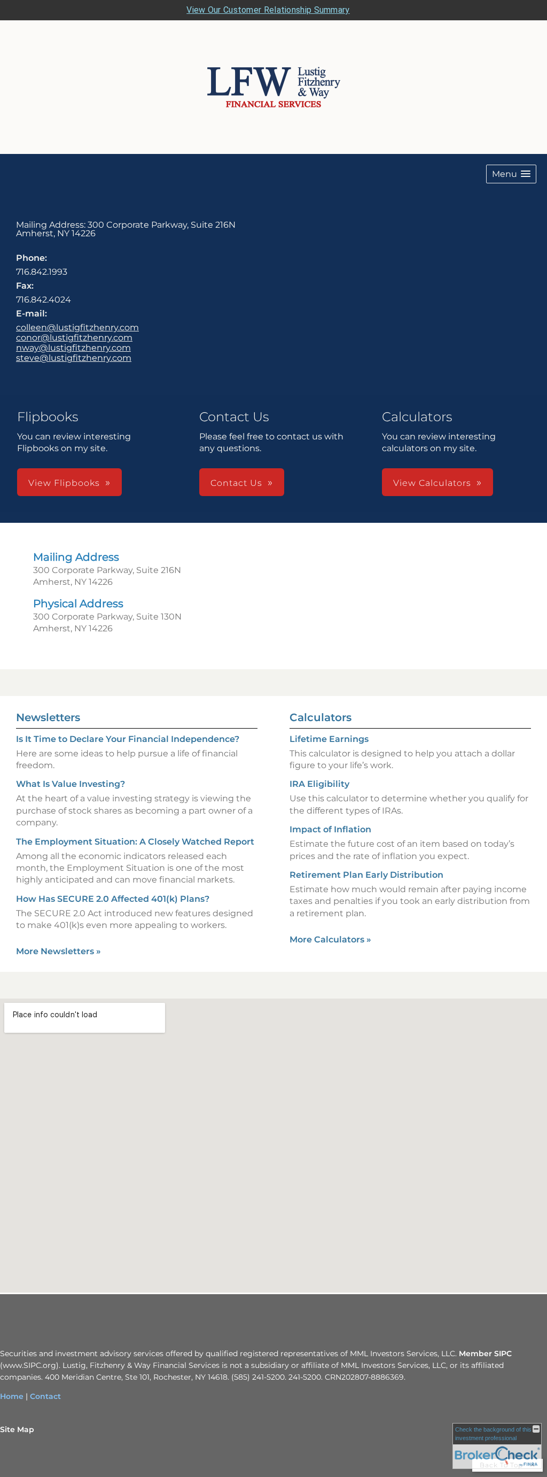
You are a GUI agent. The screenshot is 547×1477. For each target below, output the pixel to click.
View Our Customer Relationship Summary (267, 10)
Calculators (320, 717)
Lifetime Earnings (329, 739)
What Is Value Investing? (70, 784)
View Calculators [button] (432, 483)
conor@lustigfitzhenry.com (74, 337)
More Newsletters (58, 951)
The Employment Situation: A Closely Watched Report (135, 842)
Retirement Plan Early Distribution (366, 875)
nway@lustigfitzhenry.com (73, 348)
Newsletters (48, 717)
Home (12, 1396)
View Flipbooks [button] (64, 483)
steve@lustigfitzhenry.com (73, 358)
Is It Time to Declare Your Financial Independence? (127, 739)
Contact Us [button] (236, 483)
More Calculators (330, 939)
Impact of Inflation (330, 829)
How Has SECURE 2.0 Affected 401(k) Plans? (112, 899)
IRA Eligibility (319, 784)
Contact (45, 1396)
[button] (511, 174)
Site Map (17, 1429)
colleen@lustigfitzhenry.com (77, 327)
